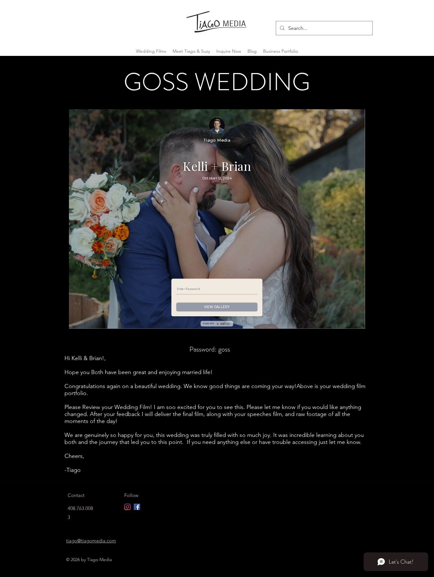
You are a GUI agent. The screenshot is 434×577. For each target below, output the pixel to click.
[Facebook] (137, 507)
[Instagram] (127, 507)
